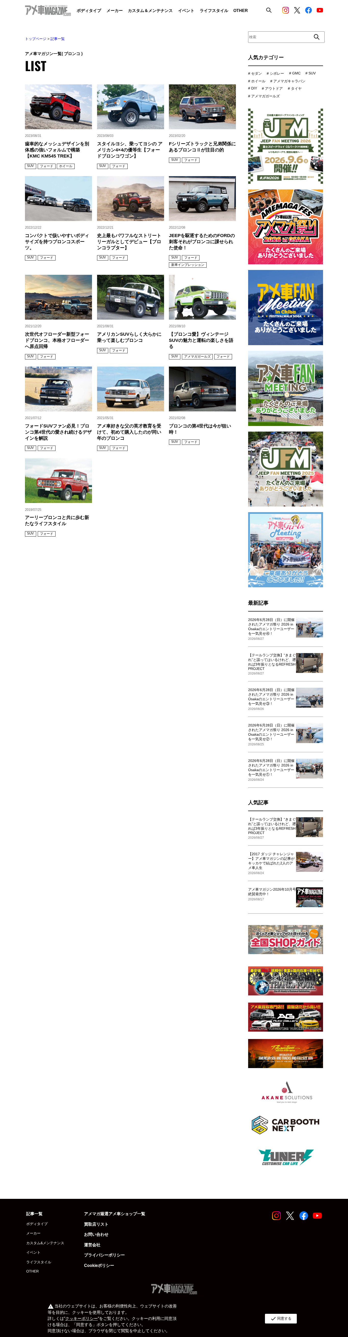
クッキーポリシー (81, 1318)
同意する (280, 1319)
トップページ (35, 39)
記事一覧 (57, 39)
